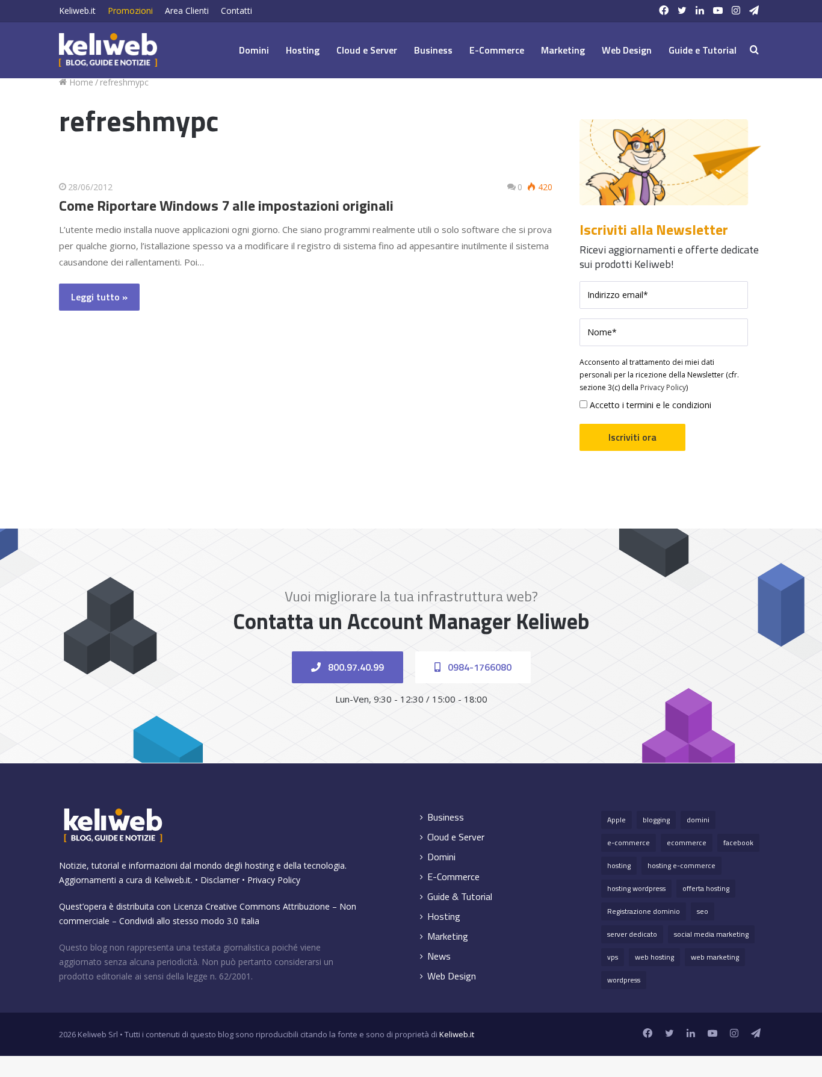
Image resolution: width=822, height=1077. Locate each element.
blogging (656, 819)
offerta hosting (705, 888)
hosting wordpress (636, 888)
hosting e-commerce (681, 865)
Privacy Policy (663, 387)
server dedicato (632, 934)
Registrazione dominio (643, 911)
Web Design (627, 50)
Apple (616, 819)
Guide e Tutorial (703, 50)
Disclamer (219, 880)
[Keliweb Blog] (108, 50)
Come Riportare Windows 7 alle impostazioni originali (226, 205)
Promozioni (130, 10)
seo (702, 911)
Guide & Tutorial (459, 896)
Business (433, 50)
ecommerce (686, 842)
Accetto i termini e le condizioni (649, 405)
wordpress (623, 979)
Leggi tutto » (99, 297)
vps (612, 957)
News (439, 956)
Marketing (563, 50)
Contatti (236, 10)
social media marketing (711, 934)
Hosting (303, 50)
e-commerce (628, 842)
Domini (254, 50)
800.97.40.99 (355, 667)
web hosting (654, 957)
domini (698, 819)
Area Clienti (187, 10)
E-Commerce (496, 50)
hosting (619, 865)
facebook (738, 842)
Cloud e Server (366, 50)
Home (80, 82)
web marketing (715, 957)
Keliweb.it (77, 10)
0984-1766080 (478, 667)
